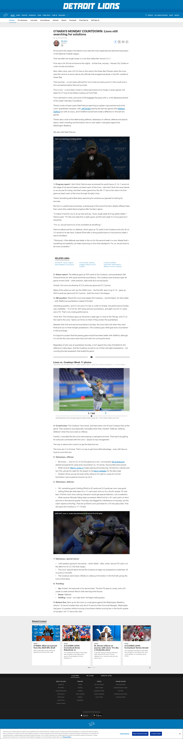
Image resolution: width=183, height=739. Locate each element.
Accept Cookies (156, 733)
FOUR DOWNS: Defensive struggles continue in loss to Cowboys (87, 264)
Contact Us (61, 684)
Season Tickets (99, 687)
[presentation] (150, 668)
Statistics (80, 697)
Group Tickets (99, 697)
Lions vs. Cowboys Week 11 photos (72, 362)
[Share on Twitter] (119, 43)
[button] (91, 158)
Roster (80, 684)
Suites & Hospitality (99, 694)
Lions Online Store (120, 684)
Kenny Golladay (100, 471)
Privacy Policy (61, 700)
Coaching (80, 690)
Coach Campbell (80, 694)
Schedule (80, 687)
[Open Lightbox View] (91, 394)
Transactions (80, 700)
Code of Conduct (61, 703)
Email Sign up (61, 694)
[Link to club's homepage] (5, 15)
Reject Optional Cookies (140, 733)
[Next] (105, 413)
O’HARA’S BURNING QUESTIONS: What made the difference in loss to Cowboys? (113, 264)
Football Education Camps (120, 687)
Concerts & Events (120, 697)
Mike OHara (64, 41)
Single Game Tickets (99, 690)
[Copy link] (126, 42)
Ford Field (120, 690)
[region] (91, 734)
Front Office (61, 687)
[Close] (180, 734)
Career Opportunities (61, 690)
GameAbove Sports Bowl (120, 694)
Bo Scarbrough (118, 462)
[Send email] (123, 43)
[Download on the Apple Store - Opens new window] (84, 715)
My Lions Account (99, 684)
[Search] (146, 15)
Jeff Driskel (86, 108)
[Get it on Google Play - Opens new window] (98, 716)
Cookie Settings (124, 733)
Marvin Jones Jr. (77, 468)
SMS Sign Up (60, 697)
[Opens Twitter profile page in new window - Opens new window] (62, 45)
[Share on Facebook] (115, 43)
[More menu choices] (67, 15)
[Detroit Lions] (91, 724)
